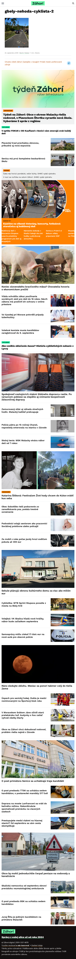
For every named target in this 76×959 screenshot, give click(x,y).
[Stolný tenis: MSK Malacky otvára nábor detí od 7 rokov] (62, 442)
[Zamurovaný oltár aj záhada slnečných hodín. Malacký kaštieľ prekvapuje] (62, 410)
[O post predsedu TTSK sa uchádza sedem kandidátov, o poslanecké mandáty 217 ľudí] (62, 792)
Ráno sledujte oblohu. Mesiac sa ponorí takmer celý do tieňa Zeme (37, 687)
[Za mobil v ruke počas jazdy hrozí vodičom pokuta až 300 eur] (62, 540)
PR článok (5, 127)
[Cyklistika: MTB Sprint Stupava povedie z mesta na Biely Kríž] (62, 604)
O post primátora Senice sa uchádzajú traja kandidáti (33, 781)
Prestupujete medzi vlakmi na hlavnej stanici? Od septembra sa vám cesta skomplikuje (22, 823)
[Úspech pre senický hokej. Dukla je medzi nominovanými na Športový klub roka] (62, 699)
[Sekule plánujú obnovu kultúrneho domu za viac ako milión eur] (38, 569)
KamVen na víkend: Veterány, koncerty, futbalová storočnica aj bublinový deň (31, 225)
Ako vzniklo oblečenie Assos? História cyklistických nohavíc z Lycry (38, 347)
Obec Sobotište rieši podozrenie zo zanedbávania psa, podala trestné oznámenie (20, 509)
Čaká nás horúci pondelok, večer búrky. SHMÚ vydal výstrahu (29, 174)
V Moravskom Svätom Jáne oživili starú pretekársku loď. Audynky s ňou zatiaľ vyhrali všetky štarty (23, 715)
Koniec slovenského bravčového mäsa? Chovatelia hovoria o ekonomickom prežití (35, 288)
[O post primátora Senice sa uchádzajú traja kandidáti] (38, 759)
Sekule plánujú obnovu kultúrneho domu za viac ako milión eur (36, 592)
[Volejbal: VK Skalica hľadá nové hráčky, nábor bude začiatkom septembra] (62, 620)
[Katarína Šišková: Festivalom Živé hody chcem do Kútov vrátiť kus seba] (38, 470)
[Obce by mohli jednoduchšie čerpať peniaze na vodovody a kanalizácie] (38, 851)
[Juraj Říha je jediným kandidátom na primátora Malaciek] (62, 918)
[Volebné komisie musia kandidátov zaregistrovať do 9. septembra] (62, 331)
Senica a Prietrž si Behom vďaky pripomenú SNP (32, 233)
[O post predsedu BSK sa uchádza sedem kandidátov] (62, 902)
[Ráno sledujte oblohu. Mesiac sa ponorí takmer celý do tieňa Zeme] (38, 664)
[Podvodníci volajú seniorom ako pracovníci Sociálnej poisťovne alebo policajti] (62, 525)
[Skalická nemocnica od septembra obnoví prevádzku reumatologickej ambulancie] (62, 887)
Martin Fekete (24, 53)
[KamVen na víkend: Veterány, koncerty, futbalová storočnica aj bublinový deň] (38, 199)
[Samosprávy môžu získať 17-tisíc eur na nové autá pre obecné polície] (62, 635)
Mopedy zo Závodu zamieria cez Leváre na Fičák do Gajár (54, 233)
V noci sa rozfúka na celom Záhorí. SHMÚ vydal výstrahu (27, 177)
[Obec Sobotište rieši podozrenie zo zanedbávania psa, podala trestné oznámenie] (62, 509)
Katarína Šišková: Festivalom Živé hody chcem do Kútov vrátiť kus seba (37, 497)
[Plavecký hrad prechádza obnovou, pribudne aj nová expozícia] (62, 144)
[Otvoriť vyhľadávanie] (73, 3)
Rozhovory (6, 492)
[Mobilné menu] (3, 3)
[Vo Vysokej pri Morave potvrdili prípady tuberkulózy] (62, 316)
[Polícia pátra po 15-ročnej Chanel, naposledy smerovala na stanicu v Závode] (62, 426)
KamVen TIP (7, 221)
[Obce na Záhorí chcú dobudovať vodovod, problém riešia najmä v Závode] (62, 731)
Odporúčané (8, 110)
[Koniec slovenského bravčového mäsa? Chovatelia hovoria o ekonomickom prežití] (38, 265)
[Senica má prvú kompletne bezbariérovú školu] (62, 160)
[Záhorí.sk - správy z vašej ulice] (38, 3)
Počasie (6, 170)
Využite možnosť (16, 945)
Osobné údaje (37, 945)
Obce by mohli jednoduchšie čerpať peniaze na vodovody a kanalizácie (36, 875)
